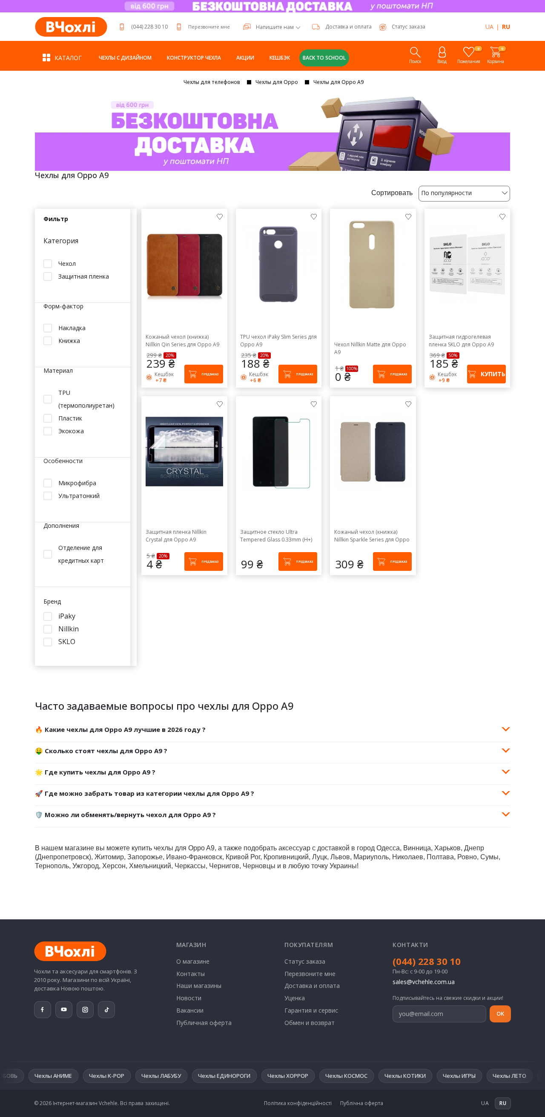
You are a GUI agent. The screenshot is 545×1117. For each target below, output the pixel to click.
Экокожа (71, 431)
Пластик (70, 419)
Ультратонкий (79, 496)
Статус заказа (304, 961)
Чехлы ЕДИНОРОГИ (180, 1076)
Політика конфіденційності (298, 1103)
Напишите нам (275, 27)
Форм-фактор (63, 306)
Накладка (72, 328)
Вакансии (190, 1010)
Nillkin (68, 629)
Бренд (52, 602)
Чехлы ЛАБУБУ (117, 1076)
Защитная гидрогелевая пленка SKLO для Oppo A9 (461, 340)
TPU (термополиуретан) (86, 399)
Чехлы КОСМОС (302, 1076)
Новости (188, 998)
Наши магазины (198, 986)
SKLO (66, 642)
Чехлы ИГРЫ (415, 1076)
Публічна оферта (361, 1103)
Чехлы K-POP (62, 1076)
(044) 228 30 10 (149, 26)
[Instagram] (85, 1009)
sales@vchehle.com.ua (424, 982)
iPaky (66, 617)
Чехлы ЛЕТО (465, 1076)
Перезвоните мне (209, 26)
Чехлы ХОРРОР (244, 1076)
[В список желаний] (219, 216)
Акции (245, 57)
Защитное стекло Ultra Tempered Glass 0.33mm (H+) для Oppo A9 (276, 536)
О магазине (192, 961)
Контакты (190, 974)
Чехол (67, 263)
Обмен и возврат (309, 1023)
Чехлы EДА (514, 1076)
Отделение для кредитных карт (81, 554)
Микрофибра (77, 483)
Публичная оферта (204, 1023)
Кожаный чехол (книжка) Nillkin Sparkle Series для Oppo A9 (372, 536)
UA (489, 27)
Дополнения (61, 526)
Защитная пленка (83, 276)
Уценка (294, 998)
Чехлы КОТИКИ (361, 1076)
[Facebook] (42, 1009)
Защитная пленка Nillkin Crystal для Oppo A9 (176, 535)
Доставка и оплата (348, 26)
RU (506, 27)
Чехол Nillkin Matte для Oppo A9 (370, 348)
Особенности (63, 461)
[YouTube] (63, 1009)
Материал (58, 371)
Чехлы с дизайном (125, 57)
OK (500, 1013)
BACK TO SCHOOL (324, 57)
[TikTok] (106, 1009)
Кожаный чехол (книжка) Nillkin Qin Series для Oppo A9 (182, 340)
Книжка (69, 341)
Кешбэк (280, 57)
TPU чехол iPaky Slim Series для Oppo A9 (278, 340)
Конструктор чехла (194, 57)
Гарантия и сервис (311, 1010)
